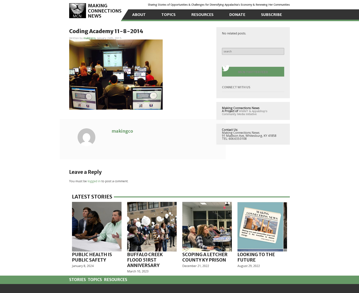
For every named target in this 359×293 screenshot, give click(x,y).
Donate (237, 14)
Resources (202, 14)
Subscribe (271, 14)
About (139, 14)
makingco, (90, 38)
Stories (77, 279)
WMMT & (245, 111)
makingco (122, 131)
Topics (168, 14)
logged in (94, 181)
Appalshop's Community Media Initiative (244, 112)
